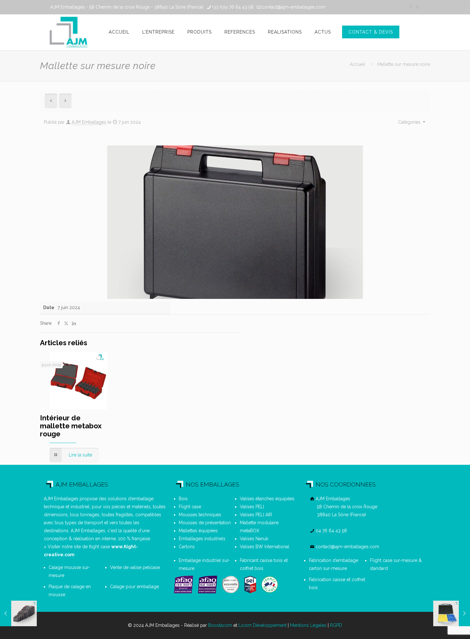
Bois (183, 498)
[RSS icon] (417, 7)
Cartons (187, 546)
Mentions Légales (308, 625)
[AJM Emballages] (68, 32)
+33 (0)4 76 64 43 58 (233, 7)
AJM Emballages (89, 122)
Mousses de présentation (205, 522)
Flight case (190, 506)
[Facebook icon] (410, 7)
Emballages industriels (202, 538)
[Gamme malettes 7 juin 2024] (18, 613)
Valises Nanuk (254, 538)
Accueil (357, 64)
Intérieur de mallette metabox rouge (71, 426)
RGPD (336, 625)
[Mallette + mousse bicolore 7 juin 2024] (451, 613)
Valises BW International (264, 546)
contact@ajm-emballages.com (293, 7)
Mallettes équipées (198, 530)
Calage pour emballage (134, 586)
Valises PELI (252, 506)
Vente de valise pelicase (135, 567)
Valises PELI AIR (256, 514)
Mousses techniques (200, 514)
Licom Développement (262, 625)
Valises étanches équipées (267, 498)
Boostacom (220, 625)
